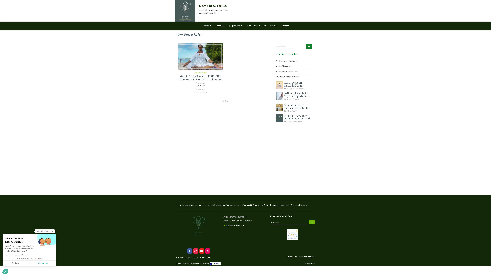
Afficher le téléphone (235, 225)
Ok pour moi (42, 263)
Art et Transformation (285, 71)
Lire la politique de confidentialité (16, 255)
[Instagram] (207, 251)
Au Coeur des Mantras (285, 61)
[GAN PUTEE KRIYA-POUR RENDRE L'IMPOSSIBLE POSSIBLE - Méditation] (200, 56)
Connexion (310, 263)
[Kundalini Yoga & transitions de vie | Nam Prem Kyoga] (185, 13)
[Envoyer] (312, 222)
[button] (5, 272)
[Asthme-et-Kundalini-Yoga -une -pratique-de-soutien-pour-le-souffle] (279, 96)
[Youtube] (201, 251)
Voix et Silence (282, 66)
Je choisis (16, 263)
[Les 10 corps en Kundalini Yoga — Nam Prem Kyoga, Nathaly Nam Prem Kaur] (279, 85)
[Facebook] (189, 251)
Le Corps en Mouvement (286, 76)
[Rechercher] (309, 46)
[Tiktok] (195, 251)
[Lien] (292, 234)
